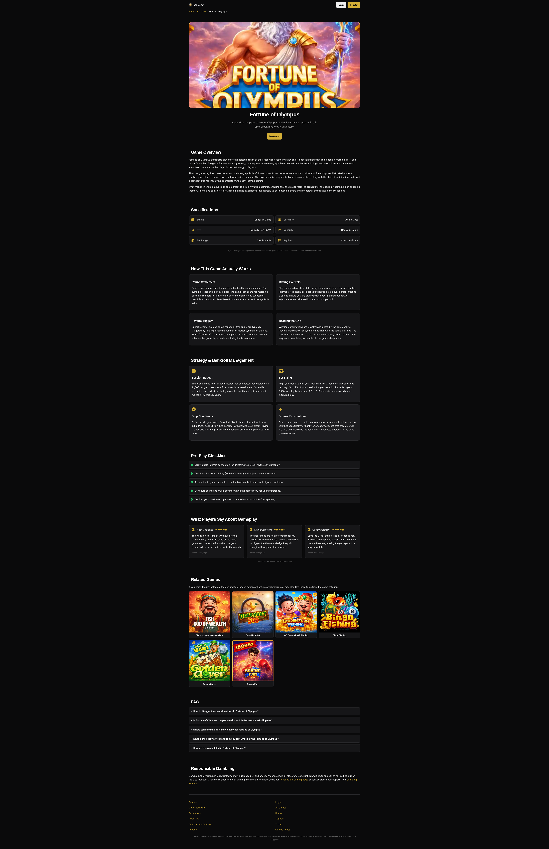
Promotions (195, 813)
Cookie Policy (282, 829)
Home (191, 11)
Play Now (275, 136)
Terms (278, 824)
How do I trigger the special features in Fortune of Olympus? (226, 711)
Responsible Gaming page (294, 779)
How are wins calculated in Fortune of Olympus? (219, 747)
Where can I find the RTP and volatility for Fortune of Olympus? (227, 729)
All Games (201, 11)
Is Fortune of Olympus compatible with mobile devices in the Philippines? (232, 720)
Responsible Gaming (200, 824)
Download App (197, 807)
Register (354, 5)
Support (279, 818)
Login (341, 5)
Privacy (193, 829)
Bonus (278, 813)
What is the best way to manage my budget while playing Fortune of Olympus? (236, 738)
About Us (194, 818)
